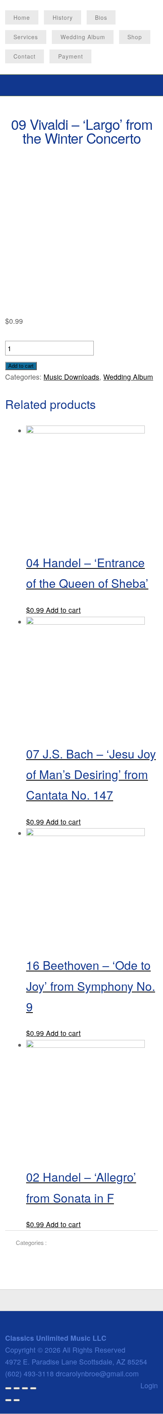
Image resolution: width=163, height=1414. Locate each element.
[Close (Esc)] (8, 1388)
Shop (134, 37)
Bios (101, 17)
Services (25, 37)
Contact (24, 56)
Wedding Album (83, 37)
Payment (70, 56)
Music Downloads (71, 377)
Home (21, 17)
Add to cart (21, 366)
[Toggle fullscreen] (25, 1388)
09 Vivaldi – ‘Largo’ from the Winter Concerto (81, 131)
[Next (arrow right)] (16, 1400)
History (63, 17)
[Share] (16, 1388)
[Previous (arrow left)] (8, 1400)
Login (149, 1385)
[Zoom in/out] (33, 1388)
